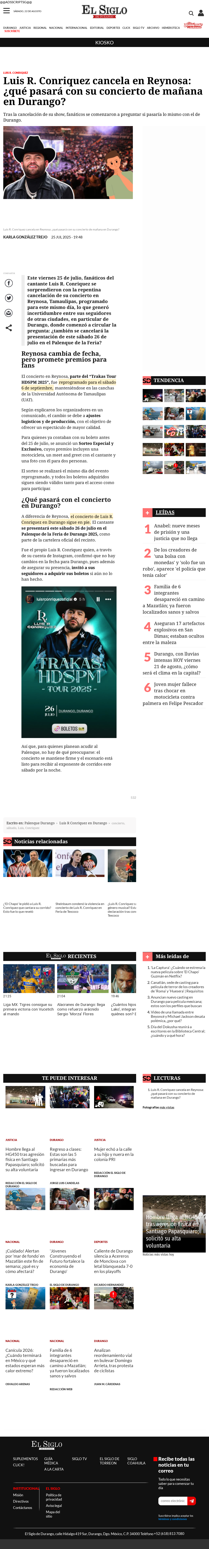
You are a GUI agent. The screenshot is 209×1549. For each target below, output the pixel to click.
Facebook (9, 287)
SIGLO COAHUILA (136, 1461)
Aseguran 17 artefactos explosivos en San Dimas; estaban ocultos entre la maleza (174, 632)
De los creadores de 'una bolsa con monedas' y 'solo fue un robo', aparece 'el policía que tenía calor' (174, 562)
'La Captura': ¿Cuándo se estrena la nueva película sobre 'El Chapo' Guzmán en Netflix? (178, 971)
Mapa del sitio (53, 1514)
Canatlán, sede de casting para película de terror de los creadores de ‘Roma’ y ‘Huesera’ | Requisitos (177, 986)
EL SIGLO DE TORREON (109, 1461)
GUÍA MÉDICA (51, 1461)
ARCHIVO (153, 27)
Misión (18, 1495)
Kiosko (104, 42)
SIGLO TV (138, 27)
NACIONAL (56, 27)
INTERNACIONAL (76, 27)
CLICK (126, 27)
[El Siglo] (46, 1454)
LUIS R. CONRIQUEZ (15, 72)
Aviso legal (54, 1505)
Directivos (21, 1501)
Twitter (9, 302)
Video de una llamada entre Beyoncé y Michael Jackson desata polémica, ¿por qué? (178, 1016)
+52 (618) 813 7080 (169, 1534)
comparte (9, 332)
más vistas (167, 1107)
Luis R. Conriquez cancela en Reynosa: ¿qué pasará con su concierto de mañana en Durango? (177, 1093)
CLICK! (18, 1465)
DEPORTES (113, 27)
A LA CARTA (54, 1469)
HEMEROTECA (171, 27)
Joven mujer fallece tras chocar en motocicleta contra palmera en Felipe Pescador (173, 693)
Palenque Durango (39, 823)
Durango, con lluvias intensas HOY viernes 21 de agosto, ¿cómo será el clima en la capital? (172, 663)
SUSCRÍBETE (12, 31)
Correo (9, 317)
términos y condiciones (172, 1519)
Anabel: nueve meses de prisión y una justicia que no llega (177, 531)
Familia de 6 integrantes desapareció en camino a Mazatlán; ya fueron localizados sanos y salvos (174, 599)
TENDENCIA (169, 380)
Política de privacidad (54, 1497)
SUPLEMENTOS (25, 1459)
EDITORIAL (97, 27)
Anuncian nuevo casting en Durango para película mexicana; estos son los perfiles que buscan (176, 1001)
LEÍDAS (165, 512)
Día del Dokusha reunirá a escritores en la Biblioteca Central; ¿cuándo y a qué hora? (178, 1031)
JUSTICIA (25, 27)
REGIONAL (40, 27)
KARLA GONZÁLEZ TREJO (25, 237)
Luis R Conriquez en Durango (83, 823)
